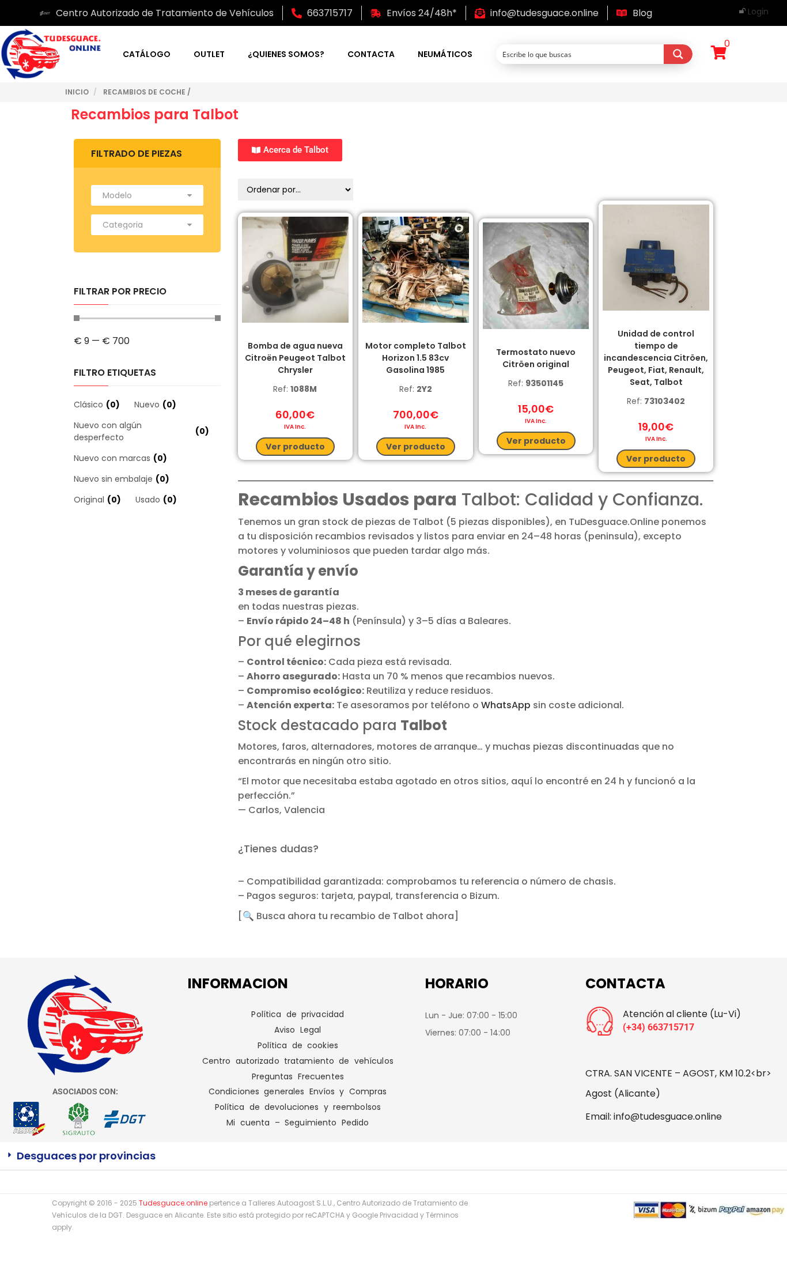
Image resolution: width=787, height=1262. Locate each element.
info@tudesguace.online (668, 1116)
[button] (393, 1156)
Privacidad (399, 1215)
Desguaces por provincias (86, 1155)
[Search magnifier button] (678, 54)
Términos (442, 1215)
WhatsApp (506, 705)
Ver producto (295, 446)
